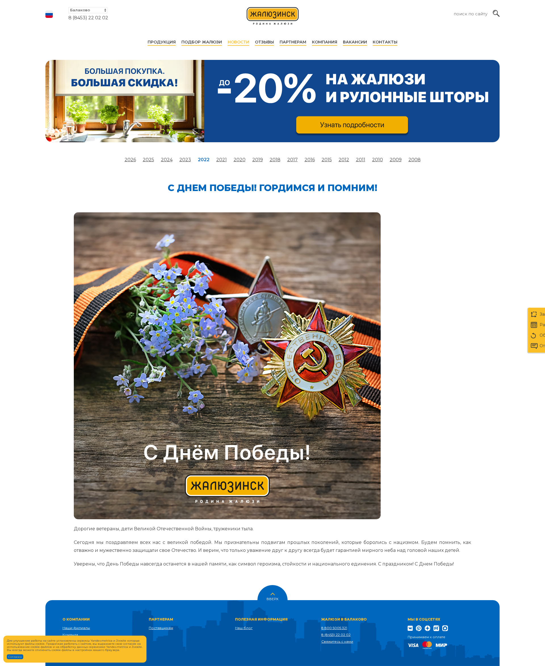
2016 (310, 159)
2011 (360, 159)
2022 (203, 159)
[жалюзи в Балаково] (273, 18)
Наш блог (244, 628)
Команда (70, 635)
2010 (377, 159)
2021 (221, 159)
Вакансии (355, 42)
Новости (238, 42)
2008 (414, 159)
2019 (257, 159)
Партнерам (293, 42)
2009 (396, 159)
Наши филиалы (76, 628)
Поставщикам (161, 628)
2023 (185, 159)
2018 (275, 159)
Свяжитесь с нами (337, 641)
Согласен (15, 657)
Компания (324, 42)
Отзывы (264, 42)
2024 (167, 159)
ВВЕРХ (272, 598)
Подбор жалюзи (201, 42)
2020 (240, 159)
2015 (327, 159)
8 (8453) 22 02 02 (88, 17)
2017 (292, 159)
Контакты (385, 42)
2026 (130, 159)
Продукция (162, 42)
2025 (148, 159)
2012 (344, 159)
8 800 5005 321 (334, 628)
